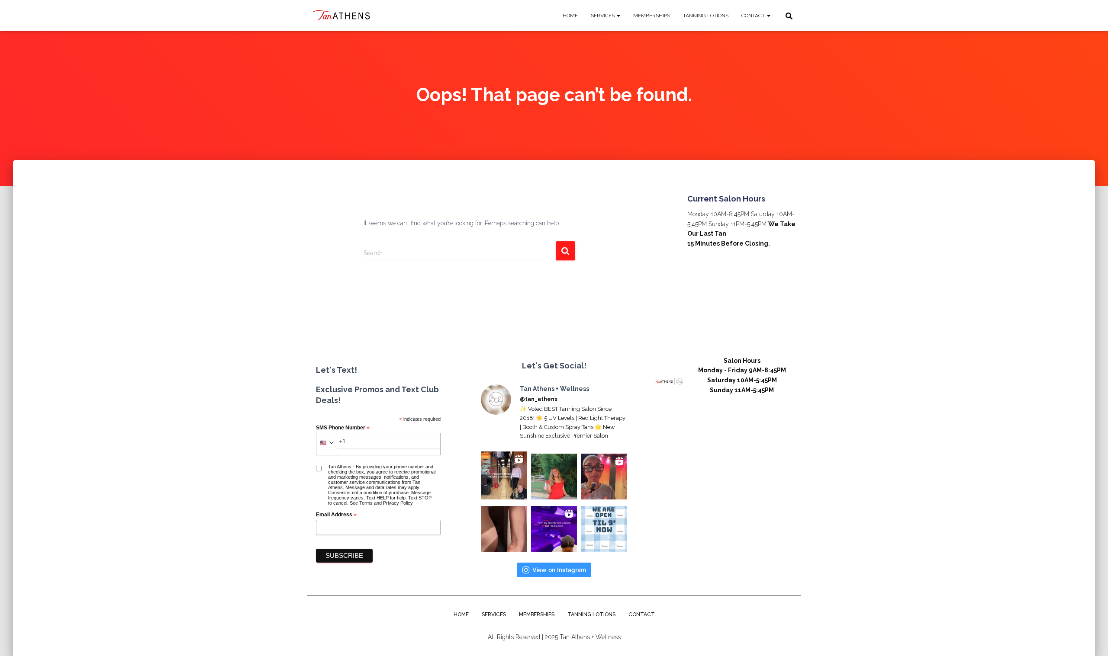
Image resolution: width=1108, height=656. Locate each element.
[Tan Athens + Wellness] (342, 15)
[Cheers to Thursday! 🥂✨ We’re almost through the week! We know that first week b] (554, 476)
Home (570, 16)
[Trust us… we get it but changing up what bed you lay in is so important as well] (554, 529)
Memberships (651, 16)
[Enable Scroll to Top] (1091, 639)
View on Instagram (559, 569)
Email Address (336, 515)
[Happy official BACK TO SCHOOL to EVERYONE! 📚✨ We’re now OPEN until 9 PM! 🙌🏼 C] (604, 529)
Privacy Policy (398, 503)
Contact (753, 16)
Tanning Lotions (705, 16)
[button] (618, 16)
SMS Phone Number (343, 428)
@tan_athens (538, 399)
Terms (366, 503)
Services (603, 16)
